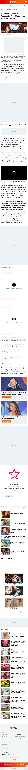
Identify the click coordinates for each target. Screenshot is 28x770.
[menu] (26, 2)
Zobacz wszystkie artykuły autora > (14, 490)
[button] (27, 766)
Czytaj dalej (6, 397)
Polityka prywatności (8, 764)
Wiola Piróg (6, 9)
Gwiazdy (12, 5)
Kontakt (16, 764)
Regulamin (22, 764)
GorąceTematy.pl (4, 5)
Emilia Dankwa (9, 496)
